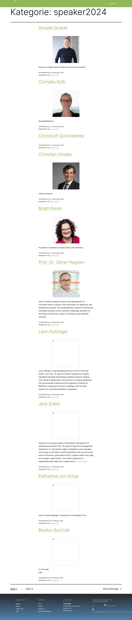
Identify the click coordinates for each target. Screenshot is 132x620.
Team (17, 611)
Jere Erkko (49, 403)
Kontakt (40, 606)
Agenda (18, 604)
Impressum (41, 609)
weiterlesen (83, 461)
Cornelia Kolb (52, 81)
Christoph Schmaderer (61, 135)
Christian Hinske (55, 154)
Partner (18, 606)
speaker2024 (54, 75)
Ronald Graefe (53, 27)
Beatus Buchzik (54, 530)
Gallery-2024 (19, 609)
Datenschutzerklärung (44, 611)
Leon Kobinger (53, 331)
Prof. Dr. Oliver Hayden (62, 262)
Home (40, 604)
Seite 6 (29, 589)
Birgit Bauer (50, 208)
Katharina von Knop (58, 476)
